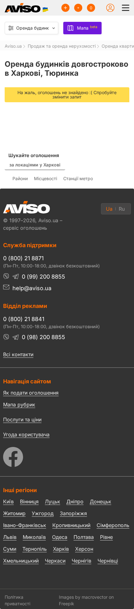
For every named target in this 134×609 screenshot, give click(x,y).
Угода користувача (26, 434)
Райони (20, 178)
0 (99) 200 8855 (43, 276)
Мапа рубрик (19, 404)
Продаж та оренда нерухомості (62, 46)
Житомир (14, 513)
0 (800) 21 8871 (23, 258)
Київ (8, 501)
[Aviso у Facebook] (67, 455)
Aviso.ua (13, 46)
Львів (10, 537)
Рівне (106, 537)
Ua (109, 209)
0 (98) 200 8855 (43, 337)
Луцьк (52, 501)
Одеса (59, 537)
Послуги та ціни (22, 419)
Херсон (84, 548)
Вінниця (29, 501)
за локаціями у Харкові (34, 164)
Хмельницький (21, 560)
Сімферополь (113, 525)
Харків (61, 548)
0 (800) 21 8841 (23, 319)
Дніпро (75, 501)
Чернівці (108, 561)
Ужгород (43, 513)
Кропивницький (71, 525)
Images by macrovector (83, 597)
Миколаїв (34, 537)
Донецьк (100, 501)
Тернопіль (34, 548)
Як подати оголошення (31, 392)
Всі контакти (18, 354)
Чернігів (81, 560)
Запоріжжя (73, 513)
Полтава (84, 537)
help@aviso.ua (31, 288)
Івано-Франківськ (24, 525)
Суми (9, 548)
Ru (122, 209)
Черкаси (55, 560)
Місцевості (45, 178)
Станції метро (78, 178)
